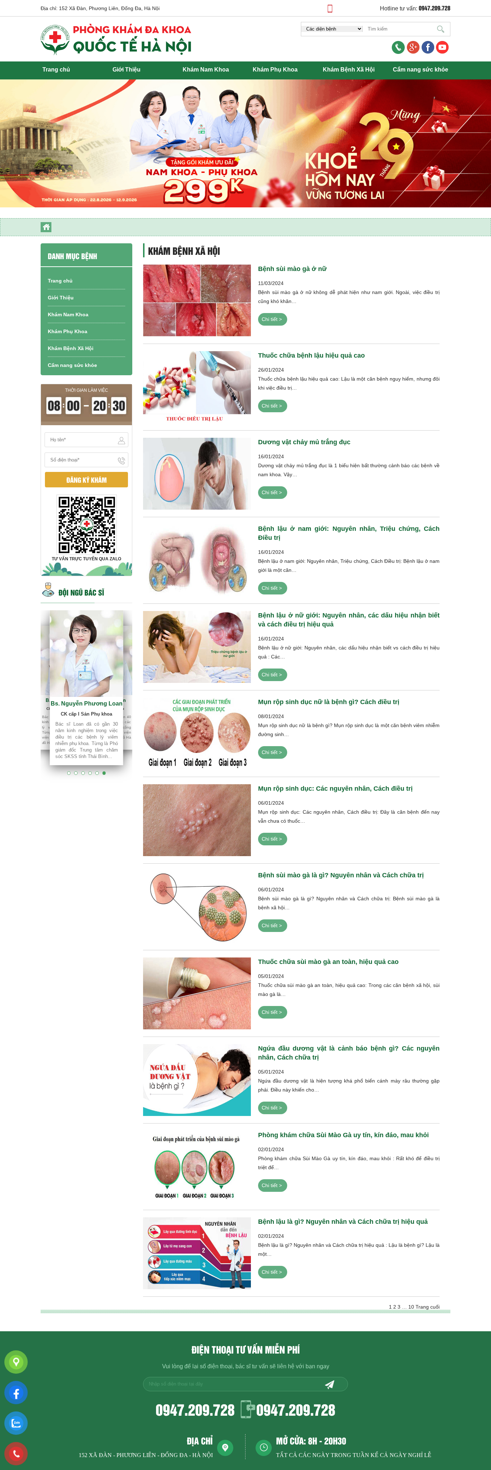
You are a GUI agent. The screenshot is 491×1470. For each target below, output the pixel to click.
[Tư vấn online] (428, 48)
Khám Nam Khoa (206, 69)
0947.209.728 (195, 1409)
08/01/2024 (349, 726)
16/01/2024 (349, 466)
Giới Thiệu (127, 69)
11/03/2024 (349, 293)
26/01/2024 (349, 380)
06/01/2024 (349, 813)
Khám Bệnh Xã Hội (349, 69)
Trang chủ (56, 69)
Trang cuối (428, 1307)
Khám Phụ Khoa (275, 69)
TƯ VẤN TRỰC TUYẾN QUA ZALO (86, 558)
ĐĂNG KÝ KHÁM (86, 479)
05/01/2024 (349, 986)
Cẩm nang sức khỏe (420, 69)
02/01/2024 (349, 1159)
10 (411, 1307)
